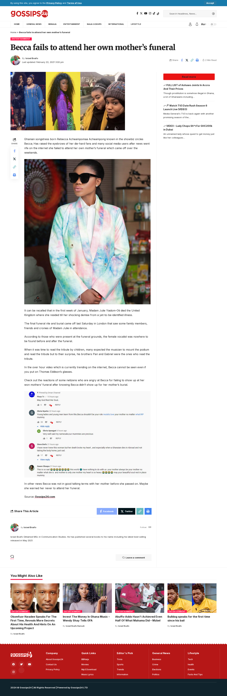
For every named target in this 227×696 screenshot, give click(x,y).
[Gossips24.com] (29, 14)
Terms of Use (74, 3)
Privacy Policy (54, 3)
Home (13, 32)
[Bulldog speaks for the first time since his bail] (192, 598)
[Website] (150, 527)
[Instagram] (150, 13)
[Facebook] (137, 13)
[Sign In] (190, 24)
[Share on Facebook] (181, 60)
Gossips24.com (44, 496)
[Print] (197, 60)
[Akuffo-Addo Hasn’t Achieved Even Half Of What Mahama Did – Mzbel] (139, 598)
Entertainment (21, 39)
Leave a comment (135, 557)
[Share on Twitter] (187, 60)
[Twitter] (141, 13)
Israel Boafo (31, 58)
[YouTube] (145, 13)
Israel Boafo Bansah (75, 626)
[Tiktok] (158, 13)
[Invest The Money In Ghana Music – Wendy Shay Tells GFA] (87, 598)
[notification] (197, 24)
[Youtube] (29, 664)
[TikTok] (154, 13)
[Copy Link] (192, 60)
